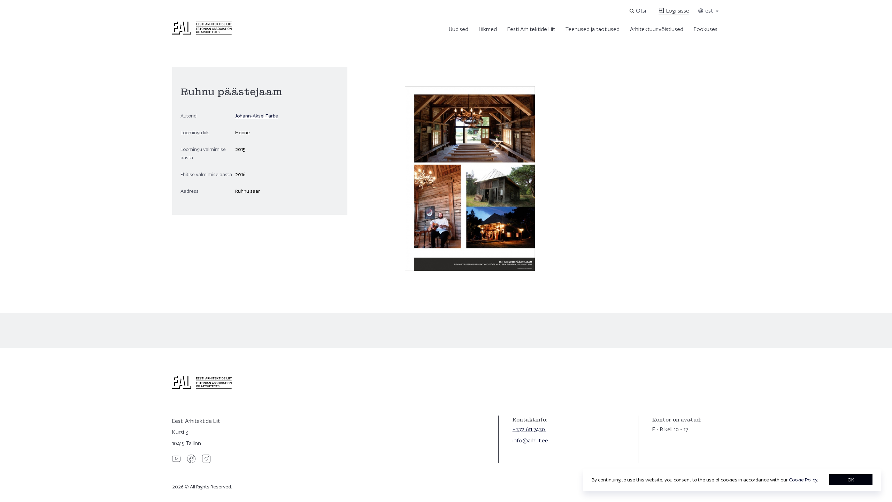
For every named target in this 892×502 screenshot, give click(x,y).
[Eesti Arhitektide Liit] (202, 33)
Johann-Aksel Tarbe (256, 116)
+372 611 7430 (529, 429)
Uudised (458, 29)
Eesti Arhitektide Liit (531, 29)
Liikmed (488, 29)
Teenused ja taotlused (593, 29)
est (708, 10)
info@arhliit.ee (530, 440)
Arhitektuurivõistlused (656, 29)
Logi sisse (677, 10)
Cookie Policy (803, 479)
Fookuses (705, 29)
